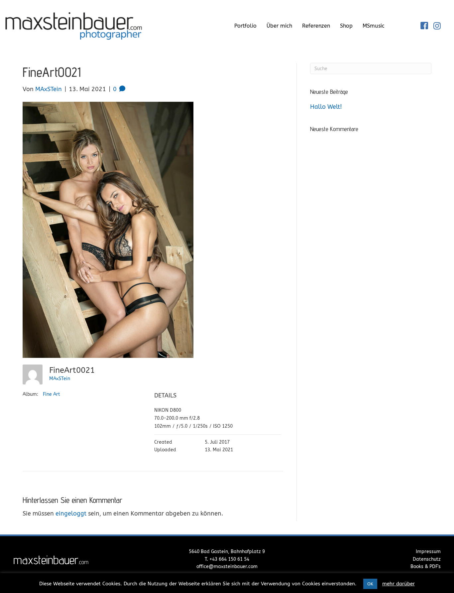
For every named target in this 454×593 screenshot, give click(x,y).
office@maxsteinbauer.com (227, 566)
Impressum (428, 551)
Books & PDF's (425, 566)
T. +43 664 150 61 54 (227, 559)
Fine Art (51, 394)
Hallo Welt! (326, 106)
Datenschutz (427, 559)
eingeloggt (71, 513)
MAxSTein (59, 378)
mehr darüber (398, 584)
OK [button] (370, 583)
